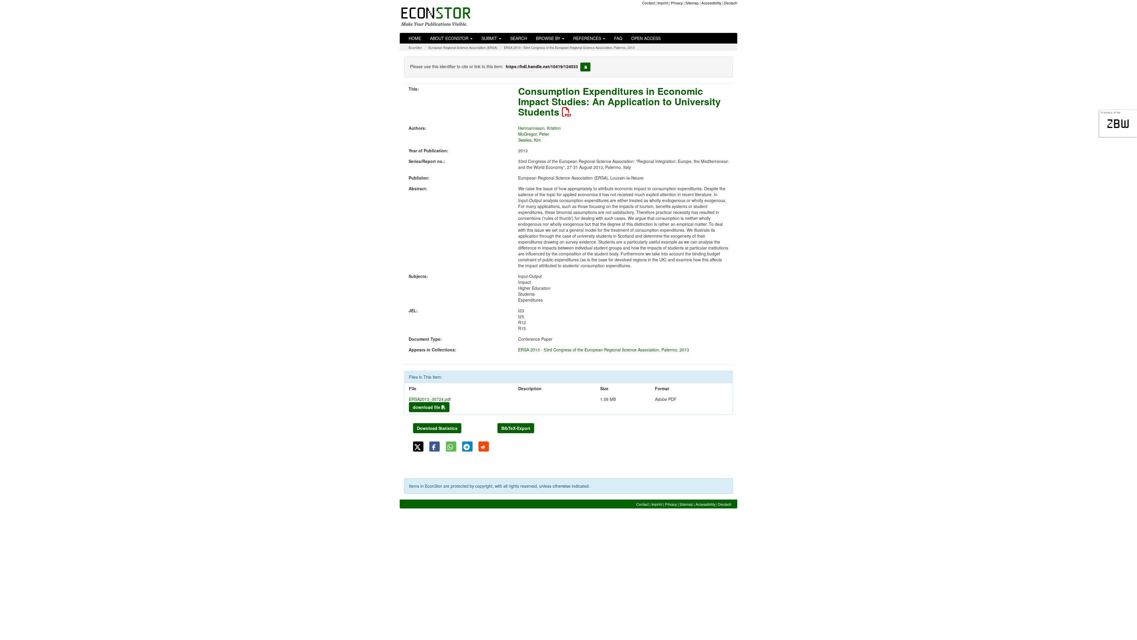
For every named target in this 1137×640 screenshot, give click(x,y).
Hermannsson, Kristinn (539, 128)
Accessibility (711, 2)
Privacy (677, 2)
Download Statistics (437, 428)
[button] (418, 446)
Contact (648, 2)
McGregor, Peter (533, 134)
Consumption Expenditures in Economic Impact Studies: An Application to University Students (619, 101)
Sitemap (692, 2)
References (587, 38)
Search (518, 38)
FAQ (618, 38)
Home (415, 38)
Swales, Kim (529, 140)
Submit (489, 38)
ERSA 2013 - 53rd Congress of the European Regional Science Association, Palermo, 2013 (569, 47)
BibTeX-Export (515, 428)
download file (427, 407)
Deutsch (730, 2)
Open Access (646, 38)
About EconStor (450, 38)
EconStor (415, 47)
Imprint (662, 2)
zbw (1118, 123)
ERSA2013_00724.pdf (430, 399)
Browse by (548, 38)
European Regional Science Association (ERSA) (462, 47)
